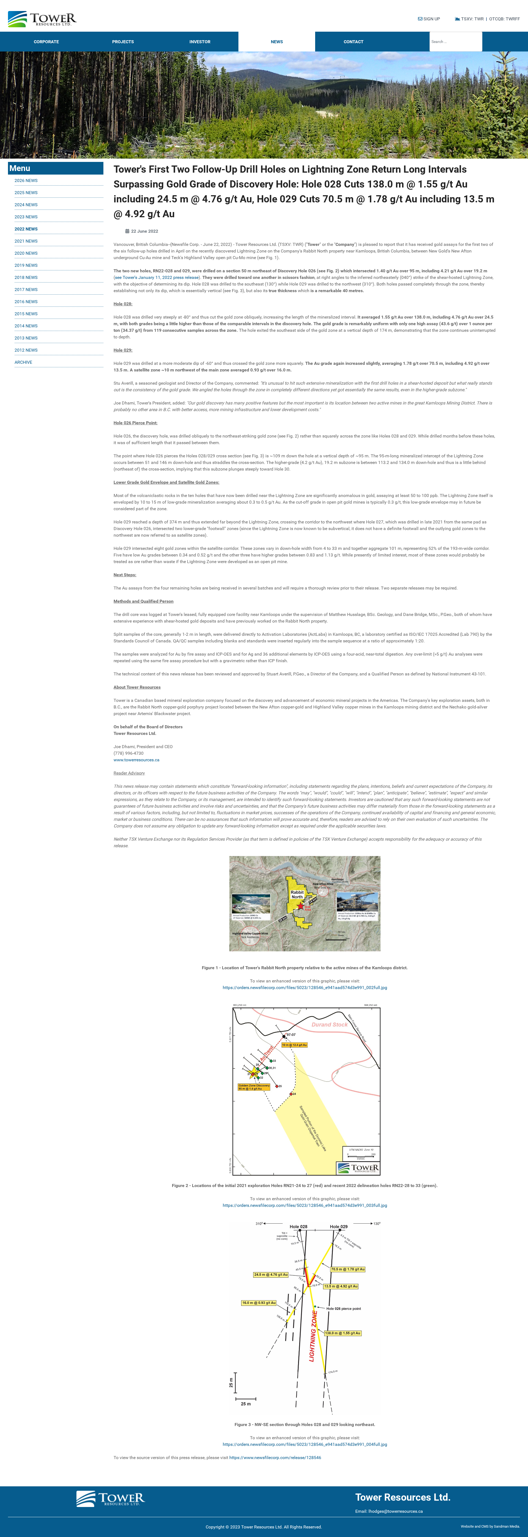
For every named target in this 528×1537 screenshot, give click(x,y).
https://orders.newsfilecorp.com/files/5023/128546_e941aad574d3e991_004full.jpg (305, 1444)
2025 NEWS (26, 192)
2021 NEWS (26, 241)
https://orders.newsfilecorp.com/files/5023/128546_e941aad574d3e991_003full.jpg (305, 1205)
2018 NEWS (26, 277)
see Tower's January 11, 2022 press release (157, 277)
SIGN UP (431, 18)
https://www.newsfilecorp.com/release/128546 (275, 1457)
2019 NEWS (26, 265)
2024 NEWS (26, 204)
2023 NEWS (26, 216)
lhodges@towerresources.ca (396, 1511)
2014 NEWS (26, 325)
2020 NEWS (26, 253)
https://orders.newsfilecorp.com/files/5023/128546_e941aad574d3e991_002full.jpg (305, 987)
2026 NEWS (26, 180)
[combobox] (456, 41)
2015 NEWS (26, 313)
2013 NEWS (26, 338)
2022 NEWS (26, 229)
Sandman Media (506, 1526)
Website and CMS (475, 1526)
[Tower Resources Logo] (42, 19)
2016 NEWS (26, 301)
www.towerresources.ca (137, 759)
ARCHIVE (23, 362)
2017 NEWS (26, 289)
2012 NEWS (26, 350)
